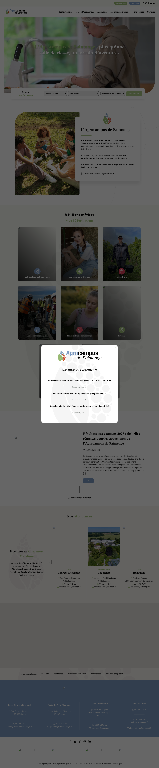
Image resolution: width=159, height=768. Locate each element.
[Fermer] (115, 347)
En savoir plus (78, 387)
